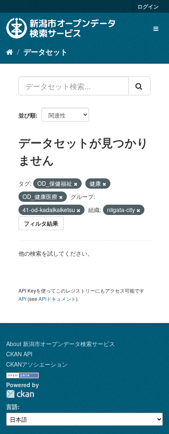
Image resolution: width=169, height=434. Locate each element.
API (22, 298)
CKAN (20, 394)
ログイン (148, 6)
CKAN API (19, 354)
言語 (12, 406)
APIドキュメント (57, 298)
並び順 (27, 115)
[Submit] (139, 85)
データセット (45, 51)
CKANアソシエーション (37, 364)
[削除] (76, 183)
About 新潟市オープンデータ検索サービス (60, 343)
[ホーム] (9, 51)
